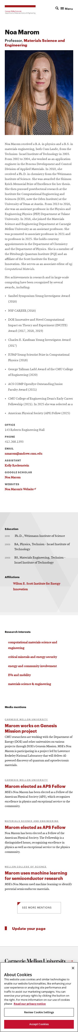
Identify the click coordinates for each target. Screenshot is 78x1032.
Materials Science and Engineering (35, 42)
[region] (39, 997)
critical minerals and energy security (32, 657)
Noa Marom (13, 477)
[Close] (73, 968)
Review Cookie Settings (39, 1012)
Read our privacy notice (30, 1004)
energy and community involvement (32, 666)
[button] (64, 8)
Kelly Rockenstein (17, 465)
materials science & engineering (29, 684)
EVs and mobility (19, 675)
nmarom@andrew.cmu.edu (23, 453)
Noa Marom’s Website (20, 489)
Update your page (29, 928)
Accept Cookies (39, 1024)
